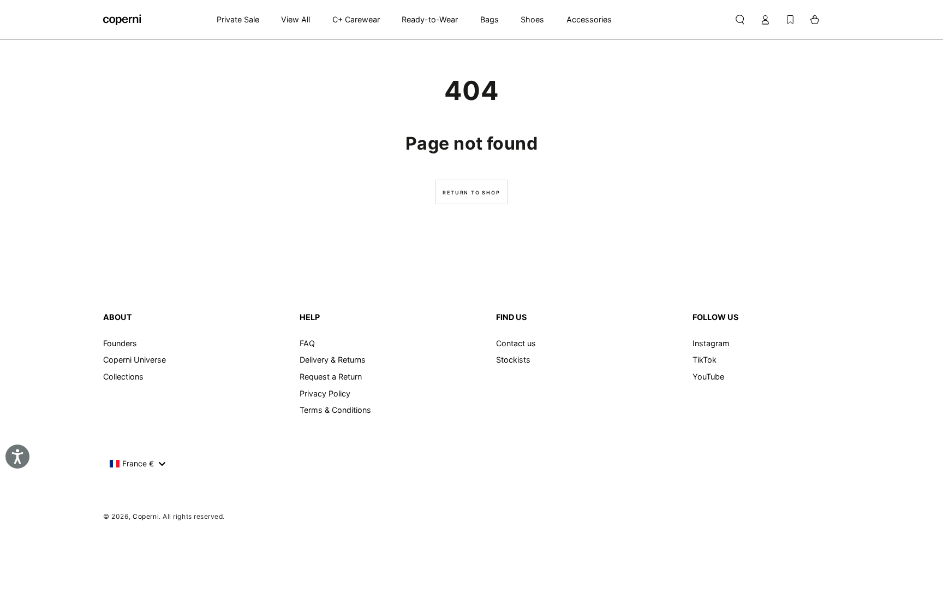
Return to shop (471, 192)
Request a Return (331, 376)
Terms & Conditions (335, 409)
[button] (740, 20)
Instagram (711, 343)
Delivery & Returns (333, 359)
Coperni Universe (134, 359)
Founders (120, 343)
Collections (123, 376)
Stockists (513, 359)
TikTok (705, 359)
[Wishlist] (790, 20)
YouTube (708, 376)
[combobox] (137, 464)
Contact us (516, 343)
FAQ (307, 343)
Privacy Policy (325, 393)
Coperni (146, 516)
